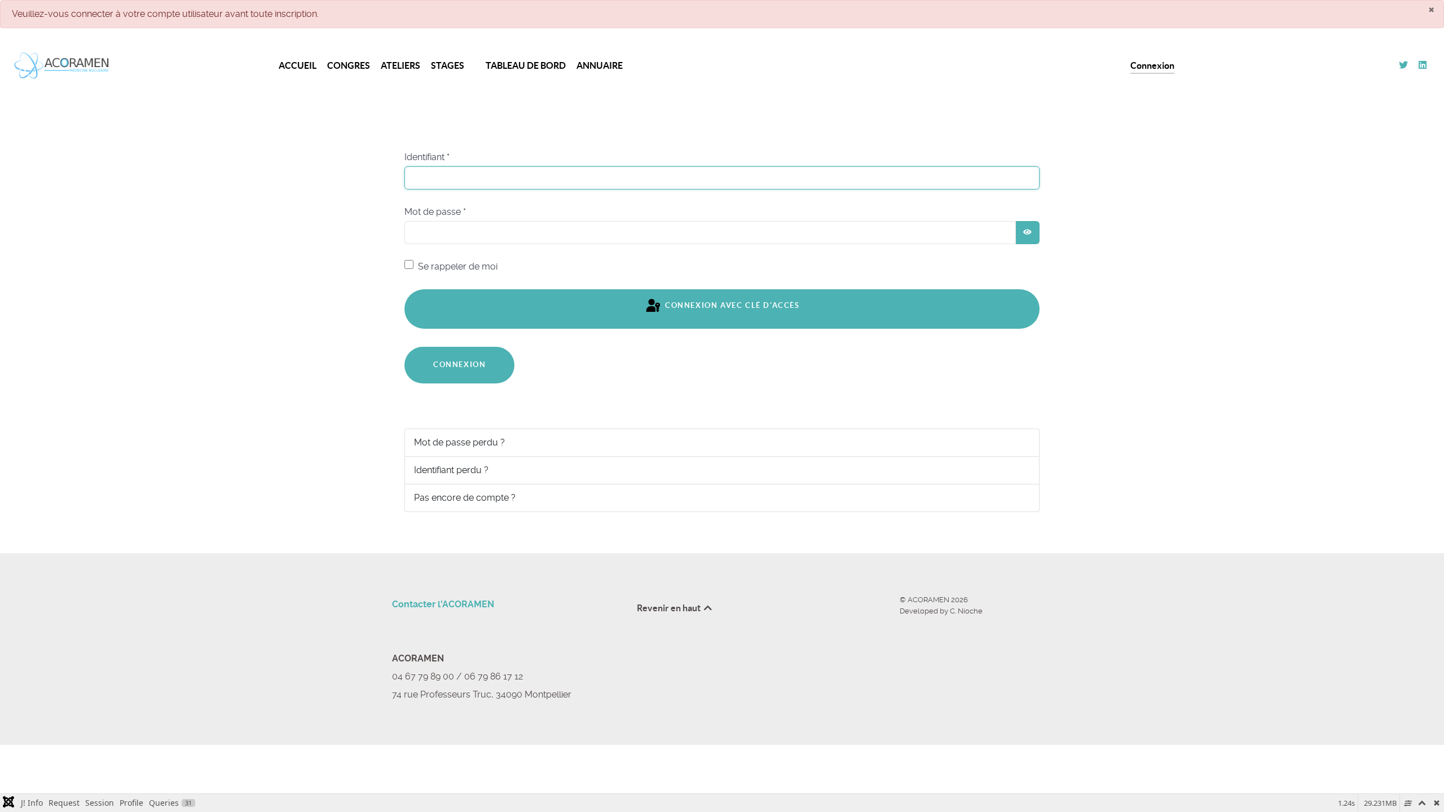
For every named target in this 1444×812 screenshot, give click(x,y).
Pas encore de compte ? (465, 497)
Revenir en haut (669, 608)
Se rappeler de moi (458, 266)
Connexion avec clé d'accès (730, 306)
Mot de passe (435, 211)
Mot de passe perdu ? (459, 442)
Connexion (459, 364)
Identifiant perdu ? (451, 470)
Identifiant (427, 157)
